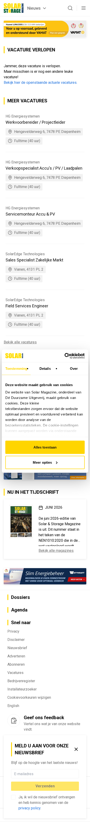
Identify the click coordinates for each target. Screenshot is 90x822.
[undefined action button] (77, 773)
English (13, 706)
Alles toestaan (45, 447)
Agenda (19, 610)
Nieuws (34, 8)
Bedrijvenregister (21, 681)
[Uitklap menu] (83, 8)
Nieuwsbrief (17, 648)
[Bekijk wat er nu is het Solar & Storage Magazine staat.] (21, 521)
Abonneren (16, 664)
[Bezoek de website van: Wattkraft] (45, 576)
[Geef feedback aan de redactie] (13, 720)
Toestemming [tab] (16, 368)
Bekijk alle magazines (56, 550)
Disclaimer (16, 639)
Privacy (13, 631)
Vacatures (15, 673)
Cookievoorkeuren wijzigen (29, 697)
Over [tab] (74, 368)
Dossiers (20, 597)
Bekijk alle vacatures (20, 342)
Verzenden (45, 786)
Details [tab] (45, 368)
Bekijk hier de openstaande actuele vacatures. (40, 82)
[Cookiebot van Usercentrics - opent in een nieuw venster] (65, 356)
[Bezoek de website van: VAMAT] (45, 29)
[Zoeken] (70, 8)
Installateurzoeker (22, 689)
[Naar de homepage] (14, 8)
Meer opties (42, 462)
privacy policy (29, 808)
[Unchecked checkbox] (13, 797)
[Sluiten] (76, 749)
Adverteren (16, 656)
